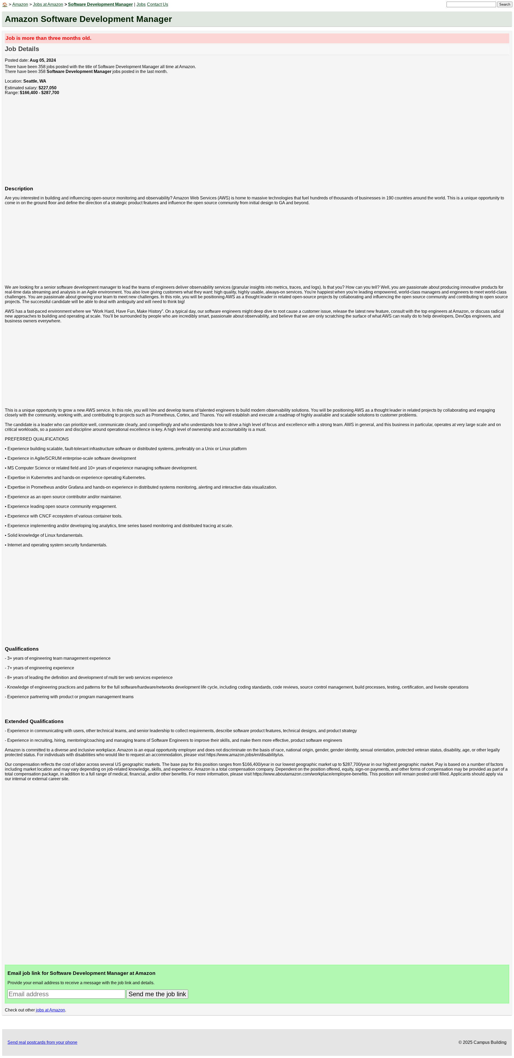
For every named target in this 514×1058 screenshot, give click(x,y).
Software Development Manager (100, 4)
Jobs (141, 4)
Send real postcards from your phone (42, 1042)
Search (504, 4)
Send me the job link (157, 994)
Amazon (20, 4)
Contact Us (157, 4)
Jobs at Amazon (48, 4)
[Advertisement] (165, 143)
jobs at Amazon (50, 1010)
